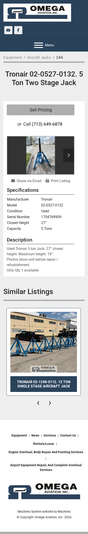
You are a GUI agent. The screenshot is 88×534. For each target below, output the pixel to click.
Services (50, 435)
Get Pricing (41, 110)
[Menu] (38, 45)
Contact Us (68, 435)
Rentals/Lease (43, 444)
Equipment (19, 435)
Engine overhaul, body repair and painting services (46, 452)
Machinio (64, 511)
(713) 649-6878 (47, 124)
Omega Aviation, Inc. (49, 517)
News (35, 435)
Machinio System (30, 511)
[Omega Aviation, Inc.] (44, 491)
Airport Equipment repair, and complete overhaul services (46, 467)
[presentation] (38, 402)
